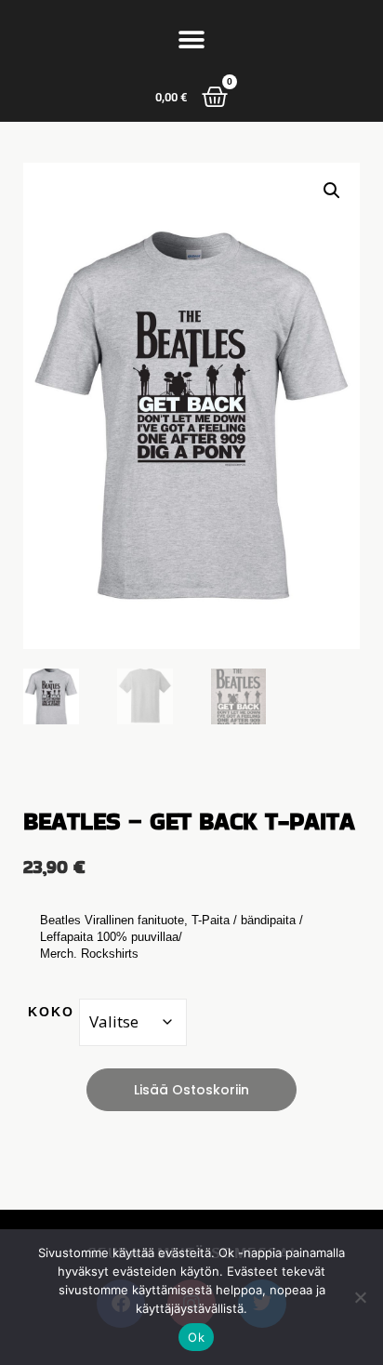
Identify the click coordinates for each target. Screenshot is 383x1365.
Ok (196, 1337)
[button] (192, 39)
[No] (359, 1297)
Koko (51, 1011)
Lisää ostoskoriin (191, 1089)
